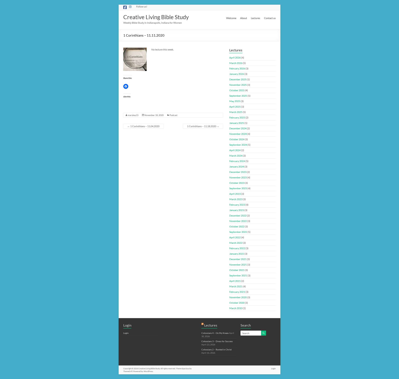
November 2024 (238, 133)
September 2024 (238, 144)
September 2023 (238, 188)
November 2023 (238, 177)
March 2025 (235, 112)
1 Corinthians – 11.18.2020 (203, 126)
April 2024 (235, 150)
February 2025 (237, 117)
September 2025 (238, 95)
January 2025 (236, 122)
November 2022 (238, 220)
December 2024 (237, 128)
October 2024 (236, 139)
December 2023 (237, 171)
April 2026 (235, 57)
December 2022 (237, 215)
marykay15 (133, 115)
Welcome (231, 17)
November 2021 (238, 264)
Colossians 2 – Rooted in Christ (216, 349)
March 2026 (235, 62)
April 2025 (235, 106)
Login (126, 333)
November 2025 (238, 84)
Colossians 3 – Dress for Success (217, 341)
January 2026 (236, 73)
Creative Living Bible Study (156, 17)
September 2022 (238, 231)
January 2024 (236, 166)
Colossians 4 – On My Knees (215, 333)
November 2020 (238, 297)
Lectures (255, 17)
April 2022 (235, 237)
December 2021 (237, 259)
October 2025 (236, 90)
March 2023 (235, 199)
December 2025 (237, 79)
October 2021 (236, 269)
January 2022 (236, 253)
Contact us (270, 17)
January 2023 (236, 210)
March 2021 (235, 286)
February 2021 (237, 291)
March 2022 (235, 242)
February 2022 (237, 248)
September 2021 (238, 275)
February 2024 (237, 161)
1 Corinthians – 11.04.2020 (143, 126)
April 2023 (235, 193)
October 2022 (236, 226)
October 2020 (236, 302)
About (243, 17)
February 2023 (237, 204)
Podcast (173, 115)
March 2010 (235, 308)
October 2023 (236, 182)
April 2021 (235, 280)
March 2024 (235, 155)
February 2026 (237, 68)
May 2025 (234, 101)
